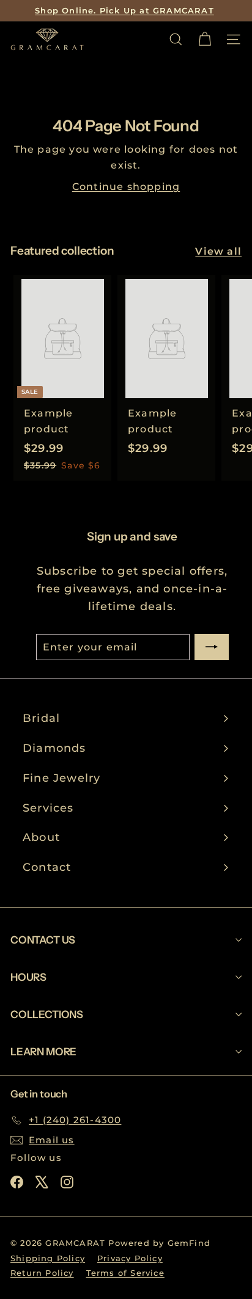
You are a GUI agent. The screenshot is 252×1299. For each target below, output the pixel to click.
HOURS (28, 977)
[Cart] (204, 39)
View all (218, 251)
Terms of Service (125, 1273)
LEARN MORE (43, 1052)
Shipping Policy (47, 1258)
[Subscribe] (212, 647)
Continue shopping (126, 186)
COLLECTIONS (46, 1014)
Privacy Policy (130, 1258)
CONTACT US (42, 940)
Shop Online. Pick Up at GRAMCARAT (124, 10)
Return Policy (42, 1273)
